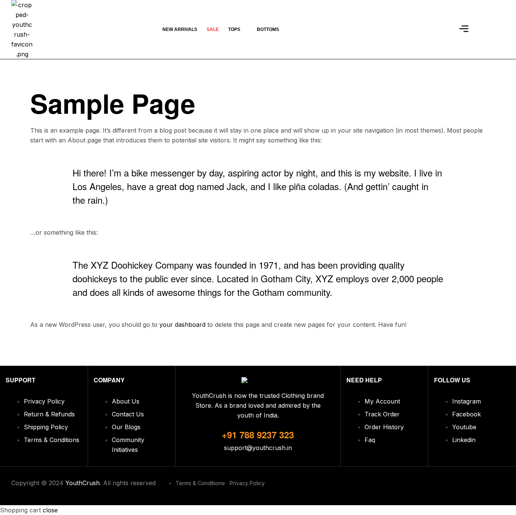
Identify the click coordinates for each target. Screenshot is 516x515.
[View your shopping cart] (444, 29)
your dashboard (182, 324)
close (50, 510)
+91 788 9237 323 (258, 434)
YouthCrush (82, 483)
